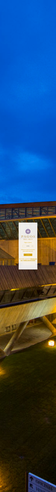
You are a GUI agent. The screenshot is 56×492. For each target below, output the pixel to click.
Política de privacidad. (29, 260)
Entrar (28, 254)
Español (28, 246)
